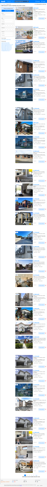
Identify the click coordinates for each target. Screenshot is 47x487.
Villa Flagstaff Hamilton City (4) (5, 50)
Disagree (41, 485)
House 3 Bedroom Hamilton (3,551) (6, 39)
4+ (12, 25)
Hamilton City (8, 4)
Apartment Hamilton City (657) (5, 42)
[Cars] (14, 481)
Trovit (2, 4)
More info (21, 485)
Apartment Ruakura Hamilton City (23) (6, 46)
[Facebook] (24, 481)
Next (36, 475)
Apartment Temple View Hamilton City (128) (7, 44)
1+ (5, 25)
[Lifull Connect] (5, 482)
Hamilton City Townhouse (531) (5, 43)
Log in (44, 1)
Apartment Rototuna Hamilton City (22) (6, 47)
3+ (10, 25)
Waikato (4, 4)
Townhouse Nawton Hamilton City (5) (6, 49)
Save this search (8, 10)
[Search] (27, 1)
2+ (7, 25)
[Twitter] (26, 481)
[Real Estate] (13, 481)
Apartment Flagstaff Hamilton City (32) (6, 45)
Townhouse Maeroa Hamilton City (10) (6, 48)
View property (41, 18)
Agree (38, 485)
